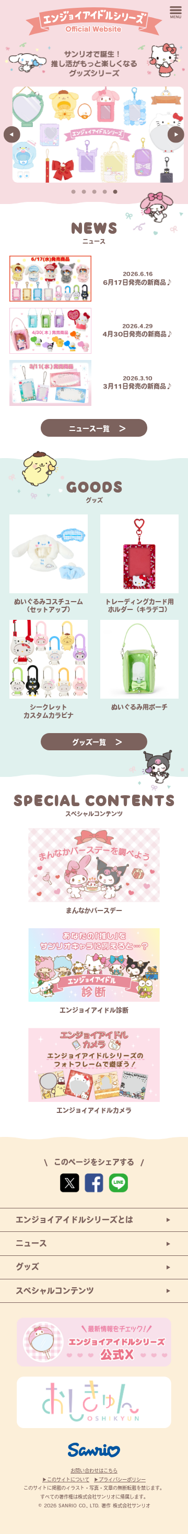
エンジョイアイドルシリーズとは (74, 1220)
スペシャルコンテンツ (55, 1291)
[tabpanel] (94, 135)
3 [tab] (94, 192)
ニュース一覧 (90, 428)
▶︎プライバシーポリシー (120, 1479)
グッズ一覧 (90, 742)
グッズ (27, 1267)
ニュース (31, 1243)
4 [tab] (104, 192)
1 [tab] (73, 192)
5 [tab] (115, 192)
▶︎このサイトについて (65, 1479)
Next (176, 134)
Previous (12, 134)
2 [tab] (83, 192)
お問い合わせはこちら (94, 1470)
